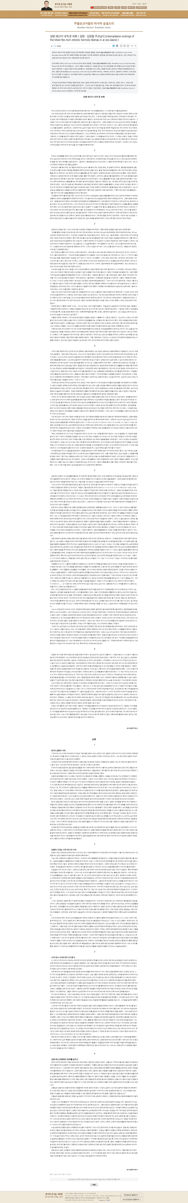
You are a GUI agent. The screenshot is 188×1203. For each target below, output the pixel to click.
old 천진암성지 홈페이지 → (131, 1199)
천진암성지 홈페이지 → (132, 1195)
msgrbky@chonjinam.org (113, 1195)
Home (134, 3)
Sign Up (144, 3)
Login (139, 3)
